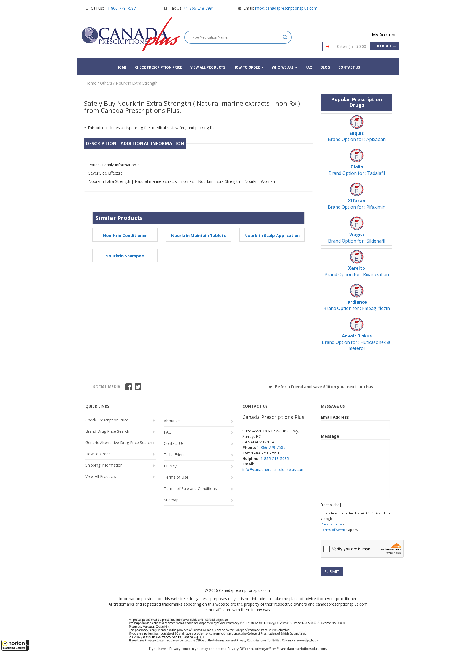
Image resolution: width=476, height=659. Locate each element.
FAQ (308, 67)
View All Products (207, 67)
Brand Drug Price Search (107, 431)
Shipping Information (104, 465)
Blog (325, 67)
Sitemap (171, 499)
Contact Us (349, 67)
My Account (384, 35)
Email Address (335, 417)
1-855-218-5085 (275, 458)
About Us (172, 420)
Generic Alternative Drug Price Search (118, 442)
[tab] (101, 143)
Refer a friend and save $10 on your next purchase (325, 386)
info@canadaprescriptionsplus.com (286, 8)
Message (330, 436)
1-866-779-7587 (271, 447)
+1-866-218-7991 (198, 8)
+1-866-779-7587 (120, 8)
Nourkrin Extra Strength (137, 83)
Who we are (283, 67)
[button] (15, 645)
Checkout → (384, 46)
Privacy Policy (331, 524)
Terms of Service (334, 529)
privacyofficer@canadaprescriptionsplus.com (290, 648)
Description (101, 143)
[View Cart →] (327, 46)
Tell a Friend (175, 454)
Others (106, 83)
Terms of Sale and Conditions (190, 488)
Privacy (170, 466)
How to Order (247, 67)
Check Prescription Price (158, 67)
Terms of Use (176, 477)
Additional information (153, 143)
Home (122, 67)
